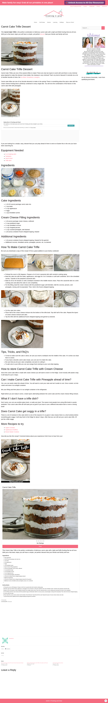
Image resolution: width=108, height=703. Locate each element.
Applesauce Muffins (11, 429)
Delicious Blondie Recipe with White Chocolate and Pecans (37, 662)
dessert (42, 34)
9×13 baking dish (10, 154)
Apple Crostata (10, 427)
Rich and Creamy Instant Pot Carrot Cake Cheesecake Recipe (12, 662)
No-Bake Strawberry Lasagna (30, 77)
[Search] (103, 28)
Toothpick (8, 156)
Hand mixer (9, 158)
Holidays (62, 22)
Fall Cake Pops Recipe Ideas (58, 662)
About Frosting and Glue (75, 6)
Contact (85, 6)
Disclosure (104, 6)
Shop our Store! (70, 22)
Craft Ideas (42, 22)
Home (35, 22)
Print (40, 546)
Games (49, 22)
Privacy (98, 6)
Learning (55, 22)
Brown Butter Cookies (12, 432)
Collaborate (91, 6)
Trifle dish (8, 160)
